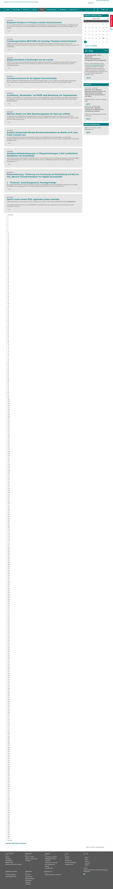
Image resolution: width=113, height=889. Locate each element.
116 (9, 429)
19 (8, 250)
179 (9, 546)
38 (8, 285)
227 (9, 635)
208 (9, 599)
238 (9, 655)
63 (8, 331)
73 (8, 350)
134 (9, 462)
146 (9, 485)
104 (9, 407)
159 (9, 509)
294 (9, 758)
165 (9, 520)
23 (8, 257)
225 (9, 631)
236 (9, 651)
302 (9, 773)
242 (9, 662)
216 (9, 614)
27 (8, 264)
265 (9, 705)
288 (9, 747)
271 (9, 716)
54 (8, 314)
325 (9, 816)
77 (8, 357)
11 (8, 235)
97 (8, 394)
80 (8, 363)
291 (9, 753)
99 (8, 398)
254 (9, 685)
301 (9, 771)
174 (9, 536)
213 (9, 609)
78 (8, 359)
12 (8, 237)
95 (8, 390)
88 (8, 377)
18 (8, 248)
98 (8, 396)
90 (8, 381)
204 (9, 592)
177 (9, 542)
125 (9, 446)
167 (9, 524)
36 (8, 281)
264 (9, 703)
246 (9, 670)
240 (9, 659)
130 (9, 455)
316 (9, 799)
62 (8, 329)
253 (9, 683)
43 (8, 294)
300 (9, 770)
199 (9, 583)
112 (9, 422)
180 (9, 548)
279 (9, 731)
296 (9, 762)
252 (9, 681)
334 (9, 833)
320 (9, 807)
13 (8, 239)
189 (9, 564)
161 (9, 512)
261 (9, 697)
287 (9, 746)
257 (9, 690)
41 (8, 290)
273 (9, 720)
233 (9, 646)
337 (9, 838)
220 (9, 622)
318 (9, 803)
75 (8, 353)
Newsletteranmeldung (92, 124)
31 (8, 272)
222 (9, 625)
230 (9, 640)
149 (9, 490)
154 (9, 499)
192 (9, 570)
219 (9, 620)
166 (9, 522)
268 (9, 710)
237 (9, 653)
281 (9, 734)
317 (9, 801)
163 (9, 516)
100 (9, 400)
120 (9, 437)
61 (8, 327)
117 (9, 431)
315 (9, 797)
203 (9, 590)
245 (9, 668)
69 (8, 342)
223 (9, 627)
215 (9, 612)
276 (9, 725)
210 (9, 603)
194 (9, 573)
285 (9, 742)
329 (9, 823)
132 (9, 459)
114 (9, 425)
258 (9, 692)
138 (9, 470)
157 (9, 505)
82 (8, 366)
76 (8, 355)
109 (9, 416)
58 (8, 322)
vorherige (10, 215)
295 (9, 760)
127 (9, 449)
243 (9, 664)
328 (9, 821)
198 (9, 581)
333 (9, 831)
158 (9, 507)
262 (9, 699)
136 (9, 466)
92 (8, 385)
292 (9, 755)
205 (9, 594)
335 (9, 834)
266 (9, 707)
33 (8, 276)
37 (8, 283)
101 (9, 401)
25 (8, 261)
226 (9, 633)
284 (9, 740)
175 (9, 538)
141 (9, 475)
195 (9, 575)
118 (9, 433)
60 (8, 326)
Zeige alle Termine (91, 46)
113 (9, 424)
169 (9, 527)
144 (9, 481)
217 (9, 616)
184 (9, 555)
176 (9, 540)
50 (8, 307)
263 (9, 701)
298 (9, 766)
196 (9, 577)
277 (9, 727)
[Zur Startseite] (21, 2)
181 (9, 549)
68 (8, 340)
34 (8, 277)
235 (9, 649)
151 (9, 494)
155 (9, 501)
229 (9, 638)
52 (8, 311)
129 (9, 453)
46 (8, 300)
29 (8, 268)
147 (9, 487)
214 (9, 610)
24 (8, 259)
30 (8, 270)
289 (9, 749)
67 (8, 339)
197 (9, 579)
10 (8, 233)
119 (9, 435)
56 (8, 318)
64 (8, 333)
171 (9, 531)
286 (9, 744)
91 (8, 383)
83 (8, 368)
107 (9, 412)
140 (9, 474)
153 (9, 498)
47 (8, 301)
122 (9, 440)
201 (9, 586)
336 (9, 836)
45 (8, 298)
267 (9, 709)
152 (9, 496)
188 (9, 562)
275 (9, 723)
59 (8, 324)
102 (9, 403)
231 (9, 642)
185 (9, 557)
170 (9, 529)
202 (9, 588)
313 (9, 794)
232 (9, 644)
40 (8, 289)
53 (8, 313)
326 (9, 818)
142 (9, 477)
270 (9, 714)
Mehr (88, 78)
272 (9, 718)
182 (9, 551)
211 (9, 605)
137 (9, 468)
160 (9, 511)
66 (8, 337)
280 (9, 733)
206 (9, 596)
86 (8, 374)
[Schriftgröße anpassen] (99, 10)
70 (8, 344)
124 (9, 444)
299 (9, 768)
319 (9, 805)
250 (9, 677)
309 (9, 786)
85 (8, 372)
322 (9, 810)
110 (9, 418)
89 (8, 379)
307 (9, 783)
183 (9, 553)
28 (8, 266)
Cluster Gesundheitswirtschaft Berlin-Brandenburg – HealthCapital (96, 870)
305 (9, 779)
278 (9, 729)
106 (9, 411)
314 (9, 796)
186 (9, 559)
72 (8, 348)
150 (9, 492)
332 (9, 829)
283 (9, 738)
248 (9, 673)
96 (8, 392)
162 (9, 514)
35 (8, 279)
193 (9, 572)
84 (8, 370)
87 (8, 376)
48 (8, 303)
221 (9, 623)
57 (8, 320)
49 (8, 305)
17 (8, 246)
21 (8, 253)
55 (8, 316)
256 (9, 688)
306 (9, 781)
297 (9, 764)
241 (9, 660)
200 (9, 585)
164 (9, 518)
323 (9, 812)
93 (8, 387)
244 (9, 666)
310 (9, 788)
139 (9, 472)
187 (9, 561)
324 (9, 814)
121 (9, 438)
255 (9, 686)
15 (8, 242)
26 (8, 263)
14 (8, 240)
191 (9, 568)
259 (9, 694)
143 (9, 479)
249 (9, 675)
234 (9, 648)
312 (9, 792)
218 (9, 618)
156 (9, 503)
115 (9, 427)
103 (9, 405)
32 (8, 274)
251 (9, 679)
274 (9, 722)
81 (8, 364)
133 (9, 461)
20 (8, 251)
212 (9, 607)
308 (9, 784)
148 (9, 488)
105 (9, 409)
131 (9, 457)
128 (9, 451)
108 (9, 414)
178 (9, 544)
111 (9, 420)
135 (9, 464)
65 (8, 335)
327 (9, 820)
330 (9, 825)
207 (9, 598)
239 (9, 657)
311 (9, 790)
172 (9, 533)
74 (8, 351)
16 (8, 244)
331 (9, 827)
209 (9, 601)
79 (8, 361)
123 (9, 442)
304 (9, 777)
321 (9, 808)
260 (9, 696)
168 (9, 525)
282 (9, 736)
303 (9, 775)
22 (8, 255)
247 (9, 672)
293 (9, 757)
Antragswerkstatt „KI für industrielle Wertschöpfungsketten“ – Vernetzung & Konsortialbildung (95, 57)
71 (8, 346)
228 (9, 636)
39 (8, 287)
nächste (10, 840)
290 (9, 751)
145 (9, 483)
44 (8, 296)
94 (8, 388)
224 (9, 629)
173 (9, 535)
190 (9, 566)
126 (9, 448)
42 (8, 292)
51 (8, 309)
